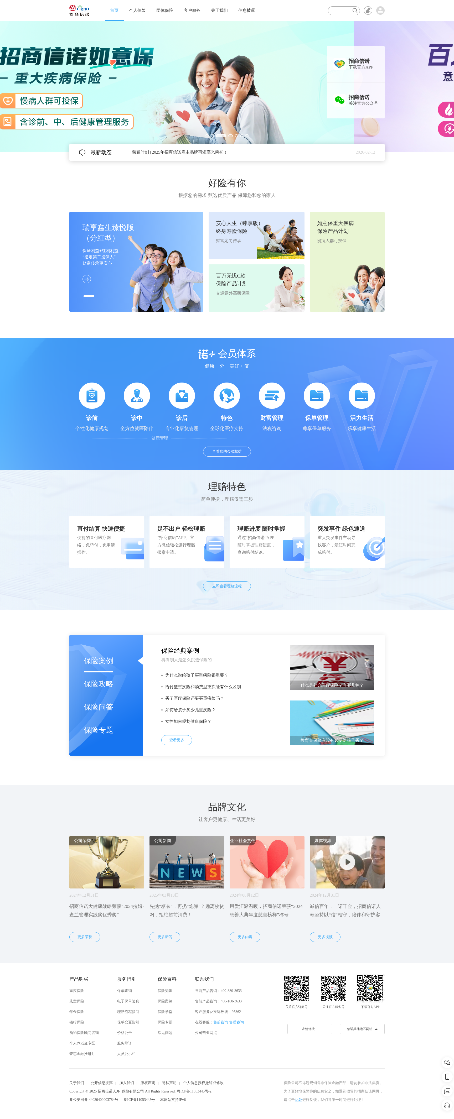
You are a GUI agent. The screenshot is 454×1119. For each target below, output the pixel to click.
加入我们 (126, 1083)
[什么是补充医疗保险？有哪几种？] (332, 667)
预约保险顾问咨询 (84, 1033)
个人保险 (137, 10)
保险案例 (98, 661)
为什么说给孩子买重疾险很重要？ (196, 675)
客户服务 (192, 10)
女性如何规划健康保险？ (188, 721)
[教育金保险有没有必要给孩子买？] (332, 722)
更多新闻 (165, 937)
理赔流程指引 (128, 1012)
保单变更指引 (128, 1022)
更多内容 (245, 937)
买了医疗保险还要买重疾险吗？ (194, 698)
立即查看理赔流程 (227, 586)
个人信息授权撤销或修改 (203, 1083)
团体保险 (164, 10)
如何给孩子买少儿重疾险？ (190, 710)
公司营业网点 (206, 1033)
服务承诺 (124, 1043)
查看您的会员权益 (227, 451)
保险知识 (165, 991)
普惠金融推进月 (82, 1054)
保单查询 (124, 991)
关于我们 (219, 10)
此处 (298, 1100)
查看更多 (176, 740)
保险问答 (98, 707)
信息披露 (246, 10)
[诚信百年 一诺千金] (79, 10)
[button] (207, 135)
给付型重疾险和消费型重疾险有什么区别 (203, 686)
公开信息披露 (102, 1083)
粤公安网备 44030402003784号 (93, 1100)
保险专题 (98, 730)
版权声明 (148, 1083)
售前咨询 (220, 1022)
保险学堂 (165, 1012)
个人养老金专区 (82, 1043)
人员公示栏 (126, 1054)
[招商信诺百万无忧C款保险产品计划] (227, 86)
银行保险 (76, 1022)
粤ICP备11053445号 (139, 1100)
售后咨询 (236, 1022)
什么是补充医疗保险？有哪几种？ (332, 685)
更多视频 (325, 937)
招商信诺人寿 (109, 1091)
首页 (114, 10)
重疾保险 (76, 991)
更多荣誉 (85, 937)
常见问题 (165, 1033)
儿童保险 (76, 1001)
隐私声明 (169, 1083)
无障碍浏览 (368, 10)
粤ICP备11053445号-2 (194, 1091)
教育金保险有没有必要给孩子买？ (332, 740)
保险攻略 (98, 684)
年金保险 (76, 1012)
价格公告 (124, 1033)
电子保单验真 (128, 1001)
